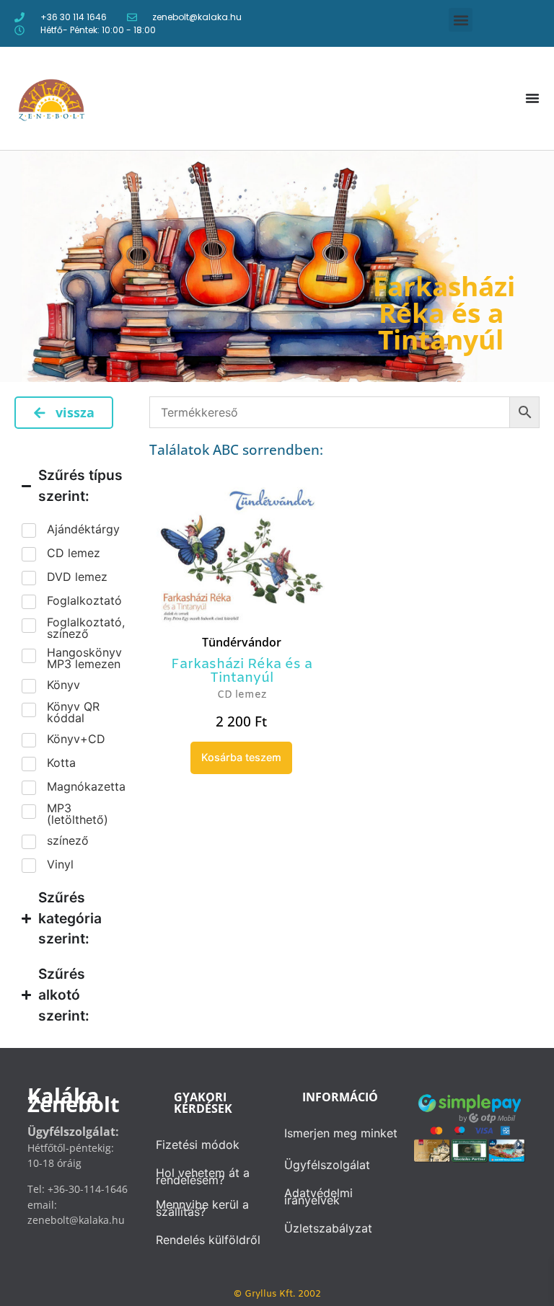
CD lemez (241, 695)
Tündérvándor (241, 642)
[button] (460, 20)
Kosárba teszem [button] (241, 757)
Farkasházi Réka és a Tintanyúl (241, 671)
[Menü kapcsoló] (532, 98)
